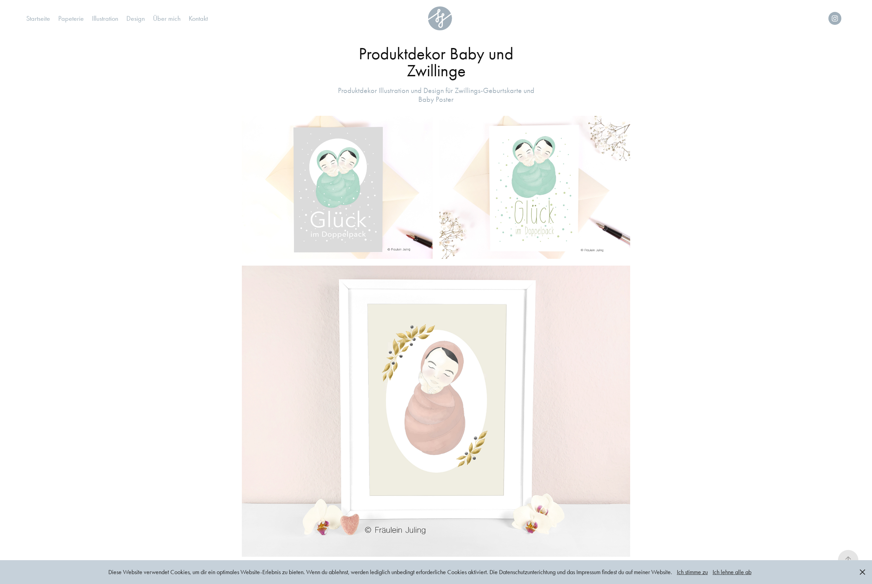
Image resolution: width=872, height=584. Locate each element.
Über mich (167, 18)
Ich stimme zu (692, 572)
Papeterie (71, 18)
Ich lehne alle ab (732, 572)
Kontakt (198, 18)
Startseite (38, 18)
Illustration (105, 18)
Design (135, 18)
